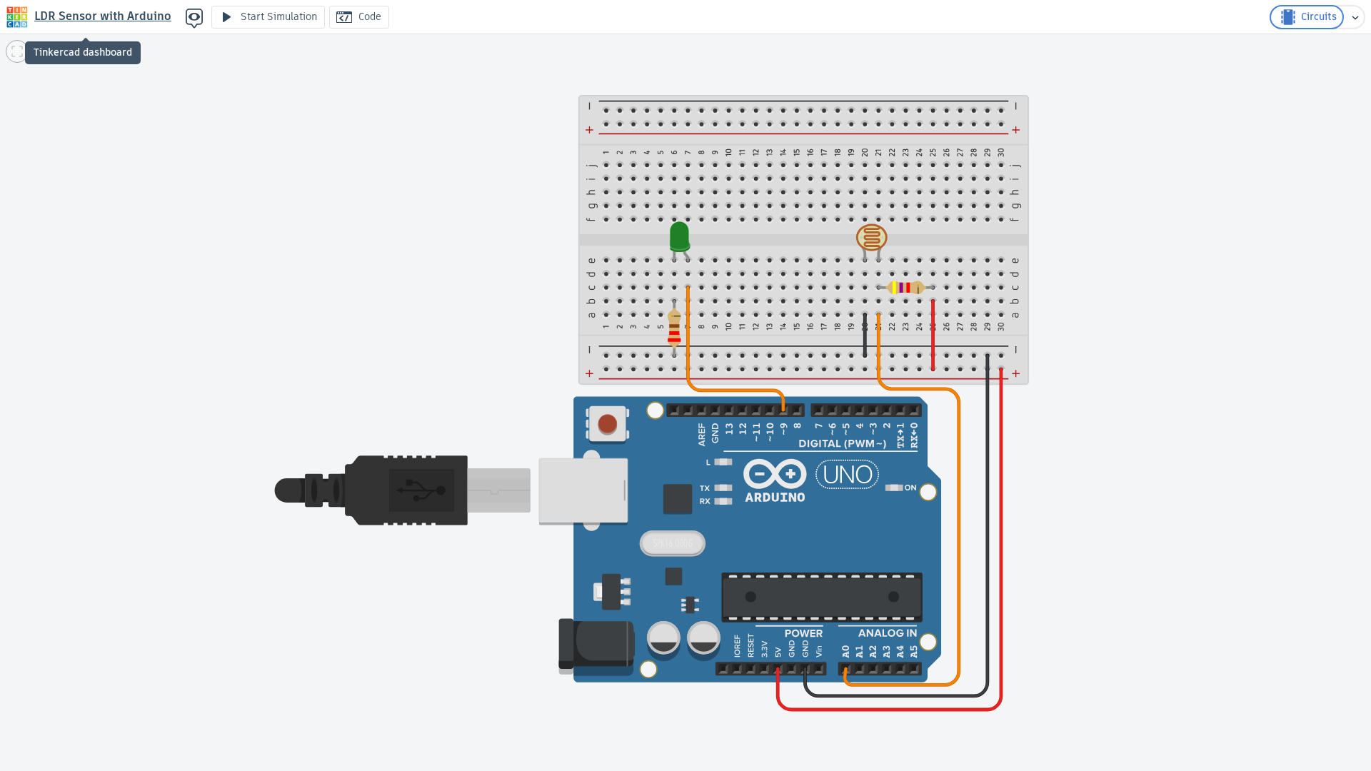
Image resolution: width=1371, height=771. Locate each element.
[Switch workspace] (1355, 17)
